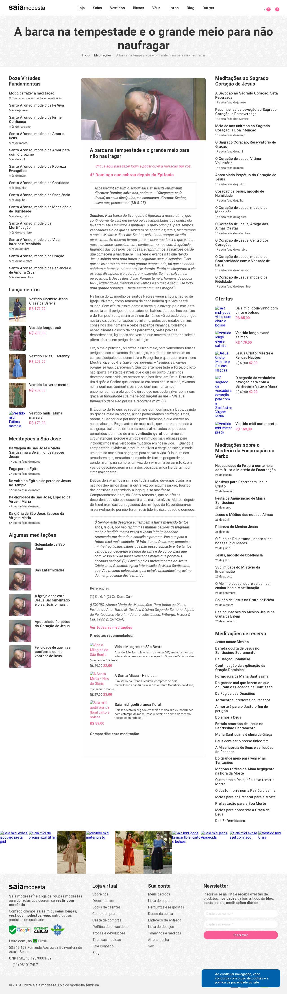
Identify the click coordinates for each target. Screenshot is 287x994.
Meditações (103, 55)
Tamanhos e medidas (164, 933)
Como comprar (103, 914)
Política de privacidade (110, 927)
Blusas (138, 8)
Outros (208, 8)
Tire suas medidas (106, 940)
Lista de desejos (161, 927)
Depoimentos (103, 901)
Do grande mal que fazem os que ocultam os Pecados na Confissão (244, 685)
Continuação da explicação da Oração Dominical (240, 667)
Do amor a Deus (228, 717)
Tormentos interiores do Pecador (242, 700)
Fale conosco (103, 946)
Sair (151, 946)
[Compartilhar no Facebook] (115, 744)
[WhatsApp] (258, 945)
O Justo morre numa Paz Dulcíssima (245, 790)
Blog (190, 8)
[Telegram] (266, 945)
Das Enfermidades (230, 821)
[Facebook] (215, 945)
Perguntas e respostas (166, 907)
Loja (81, 8)
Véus (156, 8)
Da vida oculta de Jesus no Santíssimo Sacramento (237, 650)
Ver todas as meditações (111, 627)
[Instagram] (232, 945)
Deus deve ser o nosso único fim (242, 741)
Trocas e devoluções (109, 933)
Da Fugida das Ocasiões (235, 693)
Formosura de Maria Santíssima (241, 676)
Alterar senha (158, 940)
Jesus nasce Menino (232, 642)
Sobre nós (100, 894)
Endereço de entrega (164, 920)
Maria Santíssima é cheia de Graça (243, 734)
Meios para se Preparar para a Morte (245, 797)
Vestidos (117, 8)
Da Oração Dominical (232, 659)
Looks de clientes (106, 907)
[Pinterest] (241, 945)
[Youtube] (249, 945)
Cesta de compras (106, 920)
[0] (274, 7)
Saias (97, 8)
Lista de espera (160, 901)
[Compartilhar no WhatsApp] (104, 744)
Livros (173, 8)
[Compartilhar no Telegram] (93, 744)
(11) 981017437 (25, 965)
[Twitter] (224, 945)
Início (86, 55)
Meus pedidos (159, 894)
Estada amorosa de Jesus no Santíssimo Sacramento (239, 726)
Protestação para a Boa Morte (240, 803)
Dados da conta (160, 914)
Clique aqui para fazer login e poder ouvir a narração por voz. (143, 166)
